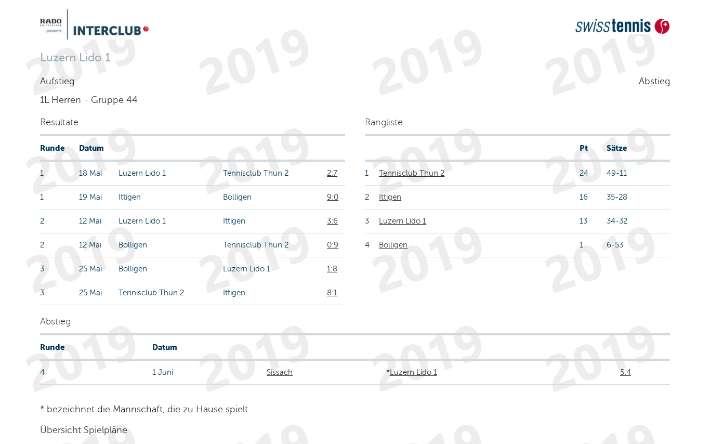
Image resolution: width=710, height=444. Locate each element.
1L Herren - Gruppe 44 (89, 100)
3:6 (332, 221)
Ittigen (390, 197)
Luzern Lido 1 (402, 221)
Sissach (280, 372)
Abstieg (654, 81)
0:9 (332, 245)
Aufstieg (57, 81)
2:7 (332, 173)
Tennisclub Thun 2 (411, 173)
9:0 (332, 197)
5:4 (625, 372)
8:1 (332, 293)
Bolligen (393, 245)
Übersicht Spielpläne (83, 430)
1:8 (332, 269)
